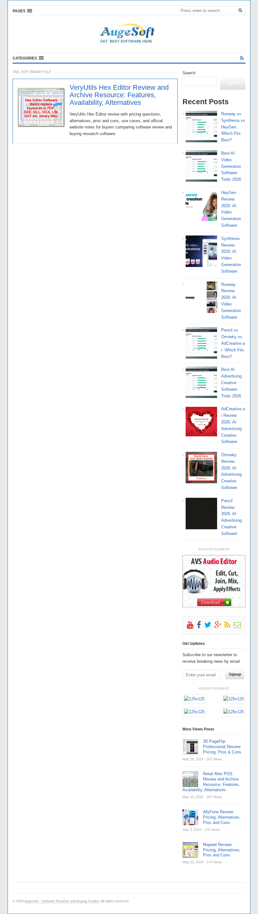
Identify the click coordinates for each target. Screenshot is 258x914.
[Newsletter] (238, 626)
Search (188, 73)
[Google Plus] (219, 626)
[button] (22, 10)
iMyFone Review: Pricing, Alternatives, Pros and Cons (222, 817)
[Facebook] (200, 626)
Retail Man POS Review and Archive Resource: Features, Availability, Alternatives (211, 781)
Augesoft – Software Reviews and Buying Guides (61, 901)
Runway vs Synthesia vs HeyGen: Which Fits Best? (233, 126)
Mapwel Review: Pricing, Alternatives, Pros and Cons (222, 850)
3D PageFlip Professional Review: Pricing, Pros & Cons (222, 746)
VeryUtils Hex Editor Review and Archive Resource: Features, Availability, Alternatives (119, 95)
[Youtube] (192, 626)
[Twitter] (209, 626)
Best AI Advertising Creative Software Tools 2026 (231, 382)
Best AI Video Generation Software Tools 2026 (231, 166)
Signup (235, 674)
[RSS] (241, 58)
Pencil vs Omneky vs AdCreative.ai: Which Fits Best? (233, 343)
